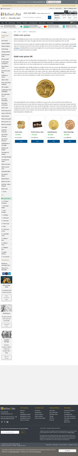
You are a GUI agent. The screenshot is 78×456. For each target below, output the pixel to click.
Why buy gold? (5, 59)
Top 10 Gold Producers (4, 135)
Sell (6, 23)
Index (19, 31)
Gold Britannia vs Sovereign (6, 144)
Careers (22, 412)
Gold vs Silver (5, 79)
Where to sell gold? (6, 124)
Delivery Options (6, 46)
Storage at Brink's (6, 51)
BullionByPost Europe (25, 418)
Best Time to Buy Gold (6, 71)
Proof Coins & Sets (5, 230)
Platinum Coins (5, 243)
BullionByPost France (25, 416)
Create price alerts (73, 20)
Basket (74, 23)
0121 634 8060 (4, 412)
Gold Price (56, 15)
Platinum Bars (5, 239)
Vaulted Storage (6, 340)
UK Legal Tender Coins (6, 95)
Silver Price (57, 17)
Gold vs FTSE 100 (6, 113)
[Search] (49, 17)
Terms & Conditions (63, 444)
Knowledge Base (33, 23)
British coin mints (6, 181)
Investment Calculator (69, 410)
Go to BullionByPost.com (54, 2)
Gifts (4, 226)
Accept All (67, 450)
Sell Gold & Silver (54, 414)
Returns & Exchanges (40, 418)
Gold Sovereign (69, 132)
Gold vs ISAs (5, 107)
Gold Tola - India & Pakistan (6, 185)
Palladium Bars (5, 248)
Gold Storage (5, 49)
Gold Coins (6, 218)
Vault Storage (11, 23)
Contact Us (51, 8)
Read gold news (6, 325)
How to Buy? (5, 40)
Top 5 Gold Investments (5, 99)
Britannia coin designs (5, 148)
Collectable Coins (5, 234)
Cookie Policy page (14, 451)
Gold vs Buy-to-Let (6, 110)
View (21, 141)
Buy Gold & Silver (54, 412)
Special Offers (6, 198)
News (42, 23)
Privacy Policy (55, 444)
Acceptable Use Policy (72, 444)
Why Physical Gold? (5, 67)
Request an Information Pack (6, 264)
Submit (22, 432)
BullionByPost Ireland (25, 414)
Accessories (6, 256)
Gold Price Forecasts (4, 130)
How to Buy (52, 410)
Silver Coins (6, 223)
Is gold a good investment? (5, 62)
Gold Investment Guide (6, 55)
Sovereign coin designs (5, 153)
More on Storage (6, 357)
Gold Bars (5, 215)
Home (4, 32)
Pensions (25, 23)
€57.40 (75, 17)
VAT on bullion (5, 87)
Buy (3, 23)
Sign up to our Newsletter (5, 268)
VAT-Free (19, 23)
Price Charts (50, 23)
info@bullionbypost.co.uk (7, 413)
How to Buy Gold (6, 286)
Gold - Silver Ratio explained (6, 83)
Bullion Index (5, 188)
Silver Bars (6, 220)
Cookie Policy (48, 444)
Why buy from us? (6, 121)
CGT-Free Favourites (5, 202)
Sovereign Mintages (6, 157)
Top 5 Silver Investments (5, 104)
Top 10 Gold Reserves (4, 139)
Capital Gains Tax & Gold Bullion (6, 90)
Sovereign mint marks (5, 160)
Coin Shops (4, 127)
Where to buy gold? (6, 119)
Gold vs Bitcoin (5, 116)
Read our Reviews (24, 420)
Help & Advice (58, 8)
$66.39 (69, 17)
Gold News (6, 313)
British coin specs (6, 164)
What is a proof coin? (5, 167)
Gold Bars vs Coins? (5, 76)
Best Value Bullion (5, 206)
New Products (4, 211)
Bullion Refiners (5, 178)
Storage (51, 416)
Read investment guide (6, 297)
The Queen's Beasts (5, 175)
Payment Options (6, 43)
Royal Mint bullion (6, 171)
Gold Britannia (52, 132)
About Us (22, 410)
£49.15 (64, 17)
